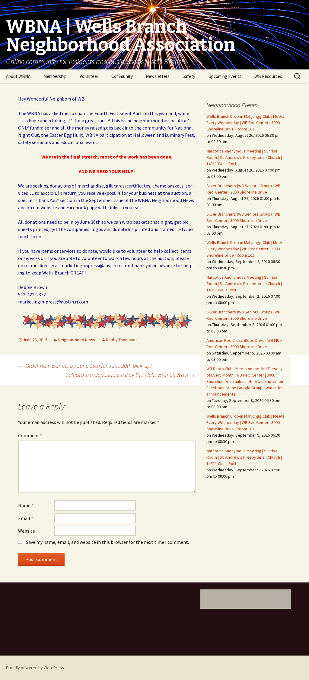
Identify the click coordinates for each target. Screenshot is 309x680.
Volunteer (89, 76)
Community (122, 76)
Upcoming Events (224, 76)
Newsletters (158, 76)
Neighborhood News (76, 339)
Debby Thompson (122, 339)
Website (26, 531)
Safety (189, 76)
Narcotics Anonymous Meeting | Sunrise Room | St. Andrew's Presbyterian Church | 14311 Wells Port (244, 157)
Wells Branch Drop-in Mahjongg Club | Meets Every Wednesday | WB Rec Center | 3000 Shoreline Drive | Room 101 (245, 123)
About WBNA (18, 76)
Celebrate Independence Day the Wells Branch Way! (130, 374)
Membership (55, 76)
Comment (30, 435)
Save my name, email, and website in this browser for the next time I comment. (107, 542)
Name (25, 505)
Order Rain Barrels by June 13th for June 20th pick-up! (85, 365)
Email (25, 518)
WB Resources (268, 76)
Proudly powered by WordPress (35, 667)
